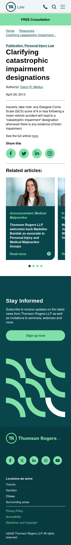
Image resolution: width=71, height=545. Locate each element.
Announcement (21, 213)
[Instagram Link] (46, 460)
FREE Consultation (35, 19)
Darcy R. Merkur (31, 87)
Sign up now (35, 335)
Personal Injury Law (39, 45)
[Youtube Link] (57, 460)
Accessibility (13, 517)
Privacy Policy (14, 511)
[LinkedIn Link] (34, 460)
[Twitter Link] (22, 460)
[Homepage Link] (35, 438)
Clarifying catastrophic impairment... (31, 35)
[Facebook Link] (10, 460)
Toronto (11, 484)
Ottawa (10, 496)
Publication (14, 45)
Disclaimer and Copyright (21, 522)
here (35, 136)
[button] (29, 266)
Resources (26, 31)
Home (10, 31)
